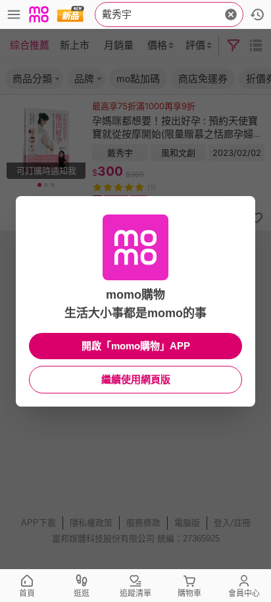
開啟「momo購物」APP (136, 345)
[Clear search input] (230, 14)
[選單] (14, 14)
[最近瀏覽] (257, 14)
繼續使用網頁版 (135, 379)
